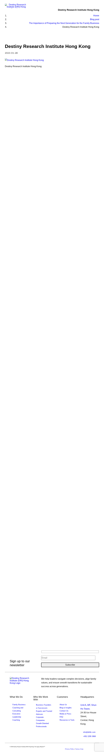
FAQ (61, 717)
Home (96, 15)
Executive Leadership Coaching (16, 717)
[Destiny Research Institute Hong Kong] (16, 6)
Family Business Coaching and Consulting (19, 708)
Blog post (94, 19)
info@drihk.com (89, 732)
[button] (98, 6)
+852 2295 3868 (89, 736)
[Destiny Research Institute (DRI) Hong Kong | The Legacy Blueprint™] (22, 681)
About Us (63, 705)
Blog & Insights (66, 708)
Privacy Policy (69, 749)
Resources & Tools (67, 720)
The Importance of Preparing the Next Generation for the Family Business (64, 23)
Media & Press (65, 714)
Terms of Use (79, 749)
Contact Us (64, 711)
